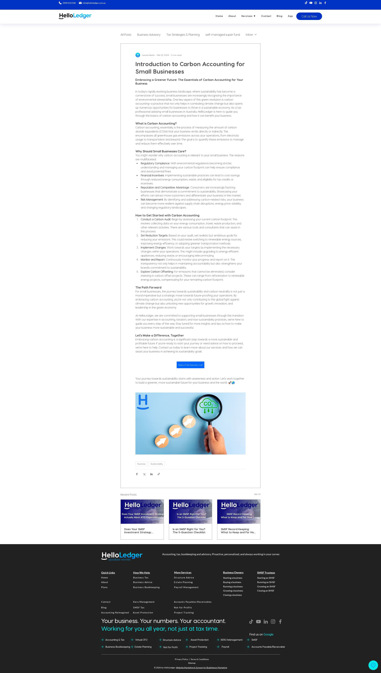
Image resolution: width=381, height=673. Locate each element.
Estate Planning (143, 646)
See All (257, 494)
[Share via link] (158, 474)
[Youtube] (311, 2)
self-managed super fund (223, 34)
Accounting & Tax (114, 639)
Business (141, 464)
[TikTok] (306, 2)
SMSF (254, 639)
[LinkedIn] (320, 2)
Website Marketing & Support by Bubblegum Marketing (201, 667)
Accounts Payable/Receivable (268, 646)
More (249, 34)
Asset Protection (200, 639)
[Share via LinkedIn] (151, 474)
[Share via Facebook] (136, 474)
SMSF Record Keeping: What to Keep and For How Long (238, 530)
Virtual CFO (141, 639)
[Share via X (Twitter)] (144, 474)
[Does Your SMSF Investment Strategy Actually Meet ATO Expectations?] (142, 512)
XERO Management (231, 639)
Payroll (225, 646)
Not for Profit (170, 647)
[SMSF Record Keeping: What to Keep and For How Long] (238, 512)
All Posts (126, 34)
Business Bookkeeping (118, 646)
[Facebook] (325, 2)
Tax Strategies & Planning (183, 34)
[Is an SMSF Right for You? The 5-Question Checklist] (190, 512)
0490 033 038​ (69, 3)
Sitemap (192, 663)
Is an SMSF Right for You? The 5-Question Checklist (189, 530)
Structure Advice (172, 639)
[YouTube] (258, 621)
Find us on (261, 634)
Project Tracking (198, 646)
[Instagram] (315, 2)
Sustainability (156, 464)
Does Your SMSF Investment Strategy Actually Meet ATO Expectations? (137, 530)
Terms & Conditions (199, 659)
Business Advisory (148, 34)
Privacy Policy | (182, 659)
